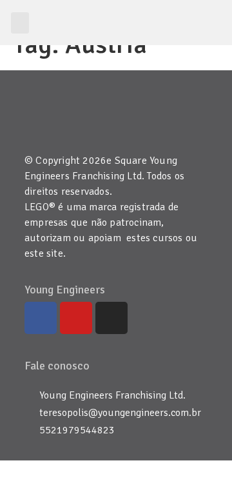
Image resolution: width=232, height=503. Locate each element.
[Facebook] (40, 318)
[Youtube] (76, 318)
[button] (20, 23)
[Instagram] (111, 318)
